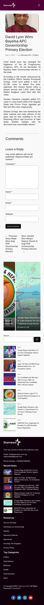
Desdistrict (16, 588)
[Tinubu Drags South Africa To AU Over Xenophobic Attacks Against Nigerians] (10, 352)
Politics (36, 55)
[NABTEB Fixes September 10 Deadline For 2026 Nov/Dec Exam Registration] (10, 425)
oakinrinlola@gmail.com (13, 456)
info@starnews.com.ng (18, 454)
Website (9, 214)
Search (6, 335)
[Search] (37, 339)
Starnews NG (26, 55)
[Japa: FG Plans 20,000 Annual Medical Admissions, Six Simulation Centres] (10, 365)
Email (9, 203)
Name (9, 192)
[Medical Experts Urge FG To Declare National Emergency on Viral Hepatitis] (10, 395)
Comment (11, 164)
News (19, 347)
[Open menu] (39, 5)
